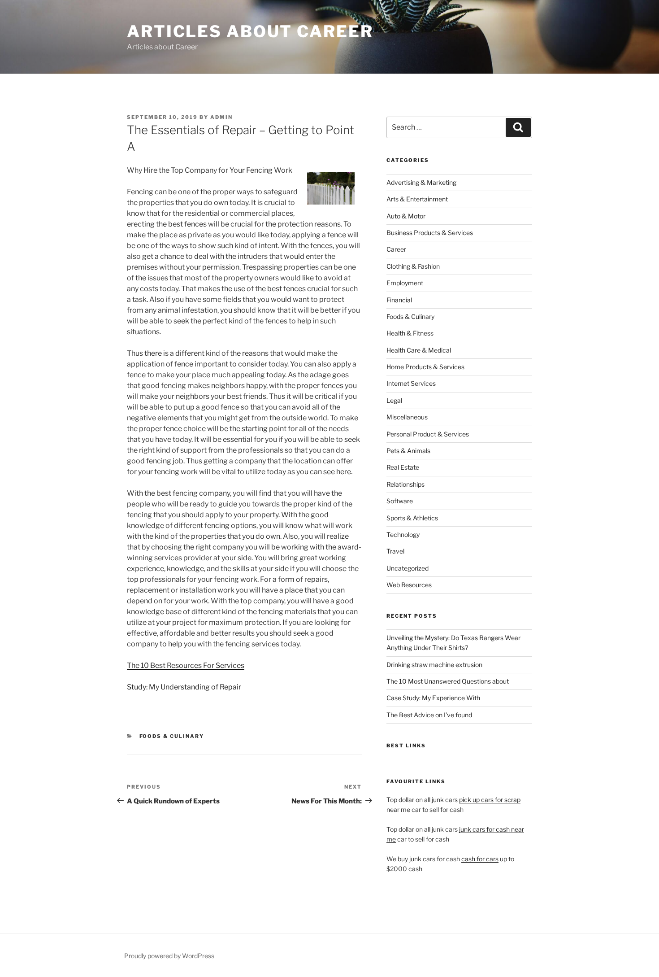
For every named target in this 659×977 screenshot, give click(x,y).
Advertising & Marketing (421, 182)
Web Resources (409, 585)
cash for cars (480, 859)
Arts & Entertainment (417, 199)
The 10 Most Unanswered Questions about (447, 681)
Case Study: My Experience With (433, 698)
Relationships (405, 484)
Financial (399, 300)
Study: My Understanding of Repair (184, 687)
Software (399, 501)
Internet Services (411, 383)
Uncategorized (407, 568)
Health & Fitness (410, 333)
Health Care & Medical (418, 350)
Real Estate (402, 467)
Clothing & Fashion (413, 266)
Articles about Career (250, 31)
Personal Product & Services (427, 434)
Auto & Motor (405, 216)
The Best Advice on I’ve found (429, 715)
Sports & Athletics (412, 518)
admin (221, 117)
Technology (403, 534)
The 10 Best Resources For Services (185, 665)
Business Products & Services (429, 232)
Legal (394, 400)
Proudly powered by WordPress (169, 956)
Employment (404, 283)
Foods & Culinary (171, 736)
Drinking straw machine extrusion (434, 664)
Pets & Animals (408, 450)
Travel (395, 551)
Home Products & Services (425, 367)
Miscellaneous (407, 417)
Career (396, 249)
